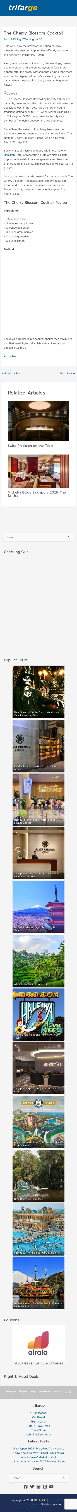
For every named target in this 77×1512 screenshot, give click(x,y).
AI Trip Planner (38, 1413)
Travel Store (38, 1430)
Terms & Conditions (26, 1504)
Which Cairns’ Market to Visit (38, 1457)
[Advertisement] (38, 295)
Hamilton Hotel (13, 155)
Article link (10, 356)
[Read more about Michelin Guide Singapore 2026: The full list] (38, 471)
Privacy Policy (57, 1500)
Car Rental (38, 1417)
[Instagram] (38, 1487)
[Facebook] (25, 1487)
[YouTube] (51, 1487)
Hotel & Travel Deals (38, 1426)
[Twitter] (32, 1487)
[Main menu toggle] (69, 8)
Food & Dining (12, 39)
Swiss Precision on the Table (30, 445)
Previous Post (12, 373)
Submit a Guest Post (38, 1434)
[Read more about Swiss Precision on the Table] (38, 420)
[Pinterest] (45, 1487)
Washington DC (32, 39)
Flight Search (39, 1421)
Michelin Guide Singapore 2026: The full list (37, 494)
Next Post (67, 373)
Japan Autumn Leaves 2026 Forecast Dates (38, 1461)
